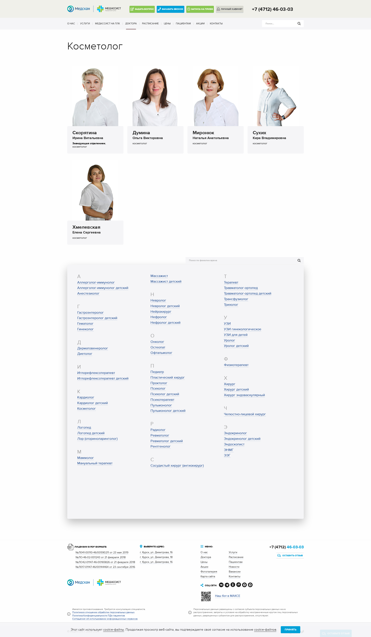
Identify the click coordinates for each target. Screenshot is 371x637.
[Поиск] (299, 23)
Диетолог (84, 354)
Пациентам (183, 23)
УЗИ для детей (236, 335)
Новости (234, 566)
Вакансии (235, 571)
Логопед (84, 428)
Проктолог (159, 383)
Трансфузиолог (236, 299)
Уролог (229, 340)
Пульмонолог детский (168, 411)
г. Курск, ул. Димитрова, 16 (156, 552)
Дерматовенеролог (92, 348)
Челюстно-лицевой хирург (245, 414)
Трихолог (231, 305)
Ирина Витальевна (87, 135)
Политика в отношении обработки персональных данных (103, 612)
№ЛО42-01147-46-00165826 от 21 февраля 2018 (105, 562)
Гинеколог (85, 329)
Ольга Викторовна (148, 135)
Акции (200, 23)
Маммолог (85, 458)
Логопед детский (91, 433)
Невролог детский (165, 306)
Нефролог (159, 317)
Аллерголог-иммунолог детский (102, 288)
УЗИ (227, 324)
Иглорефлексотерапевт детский (102, 378)
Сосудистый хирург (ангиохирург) (177, 466)
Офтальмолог (161, 353)
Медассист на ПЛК (107, 23)
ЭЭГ (227, 455)
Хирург (229, 384)
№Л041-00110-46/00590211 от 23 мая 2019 (102, 552)
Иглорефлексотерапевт (96, 373)
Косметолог (86, 409)
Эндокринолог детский (242, 439)
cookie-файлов (265, 630)
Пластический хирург (168, 377)
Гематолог (85, 324)
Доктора (131, 23)
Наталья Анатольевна (211, 135)
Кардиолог (85, 397)
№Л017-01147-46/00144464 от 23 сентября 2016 (105, 567)
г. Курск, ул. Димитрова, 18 (156, 557)
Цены (167, 23)
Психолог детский (165, 394)
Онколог (157, 342)
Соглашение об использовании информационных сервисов (105, 618)
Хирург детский (236, 389)
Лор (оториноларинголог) (97, 439)
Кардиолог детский (92, 403)
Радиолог (158, 430)
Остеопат (158, 347)
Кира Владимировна (269, 135)
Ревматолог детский (167, 441)
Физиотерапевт (236, 365)
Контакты (216, 23)
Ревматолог (160, 435)
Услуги (85, 23)
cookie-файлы (113, 630)
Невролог (158, 300)
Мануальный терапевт (94, 463)
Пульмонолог (161, 405)
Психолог (158, 388)
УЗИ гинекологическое (242, 329)
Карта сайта (208, 576)
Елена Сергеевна (86, 230)
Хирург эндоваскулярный (244, 395)
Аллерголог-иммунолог (96, 282)
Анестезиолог (88, 293)
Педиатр (157, 372)
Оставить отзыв (292, 555)
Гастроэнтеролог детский (97, 318)
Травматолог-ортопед (241, 288)
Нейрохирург (161, 312)
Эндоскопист (234, 444)
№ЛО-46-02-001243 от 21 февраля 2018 (101, 557)
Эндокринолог (235, 433)
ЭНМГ (229, 450)
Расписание (150, 23)
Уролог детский (236, 346)
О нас (71, 23)
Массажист (159, 276)
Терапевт (231, 282)
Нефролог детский (165, 323)
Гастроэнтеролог (90, 313)
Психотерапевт (162, 400)
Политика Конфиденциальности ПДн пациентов (98, 615)
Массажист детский (166, 281)
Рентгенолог (161, 446)
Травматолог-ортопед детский (247, 293)
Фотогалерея (209, 571)
